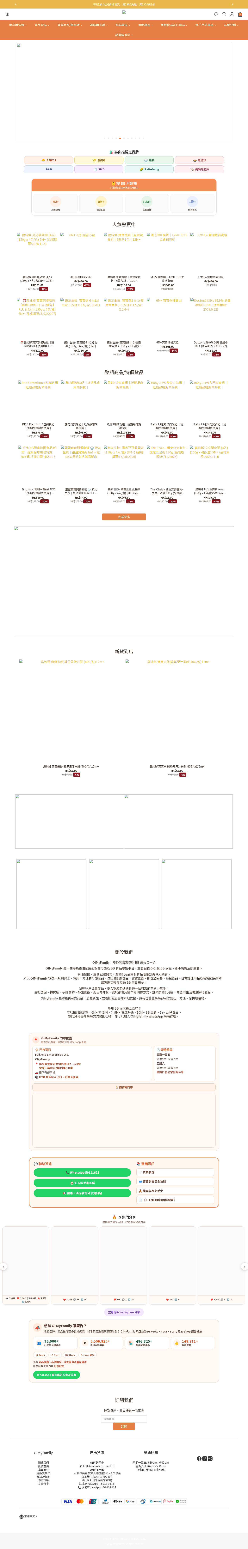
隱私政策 (43, 1480)
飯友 (149, 160)
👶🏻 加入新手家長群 (82, 1183)
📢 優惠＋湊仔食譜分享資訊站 (82, 1193)
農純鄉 (99, 160)
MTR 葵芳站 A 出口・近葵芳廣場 (58, 1077)
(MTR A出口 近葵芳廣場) (97, 1480)
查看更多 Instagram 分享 (124, 1312)
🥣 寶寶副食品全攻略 (152, 1181)
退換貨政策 (43, 1473)
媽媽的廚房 (199, 169)
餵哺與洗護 (97, 25)
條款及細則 (43, 1477)
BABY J (48, 160)
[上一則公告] (15, 4)
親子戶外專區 (204, 25)
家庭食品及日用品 (173, 25)
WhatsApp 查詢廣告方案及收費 (56, 1375)
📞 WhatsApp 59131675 (82, 1172)
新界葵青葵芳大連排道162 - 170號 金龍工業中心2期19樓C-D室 (60, 1066)
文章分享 (43, 1483)
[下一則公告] (232, 4)
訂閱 (124, 1426)
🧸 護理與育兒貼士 (151, 1191)
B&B (49, 169)
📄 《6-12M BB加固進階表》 (158, 1200)
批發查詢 (43, 1466)
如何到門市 (97, 1462)
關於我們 (43, 1462)
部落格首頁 (122, 35)
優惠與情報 (16, 25)
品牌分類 (230, 25)
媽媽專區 (122, 25)
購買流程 (43, 1470)
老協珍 (199, 160)
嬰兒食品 (41, 25)
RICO (99, 169)
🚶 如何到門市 (124, 1087)
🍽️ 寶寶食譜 (146, 1172)
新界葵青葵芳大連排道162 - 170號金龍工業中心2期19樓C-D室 (99, 1475)
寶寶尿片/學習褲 (68, 25)
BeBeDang (149, 169)
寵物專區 (144, 25)
